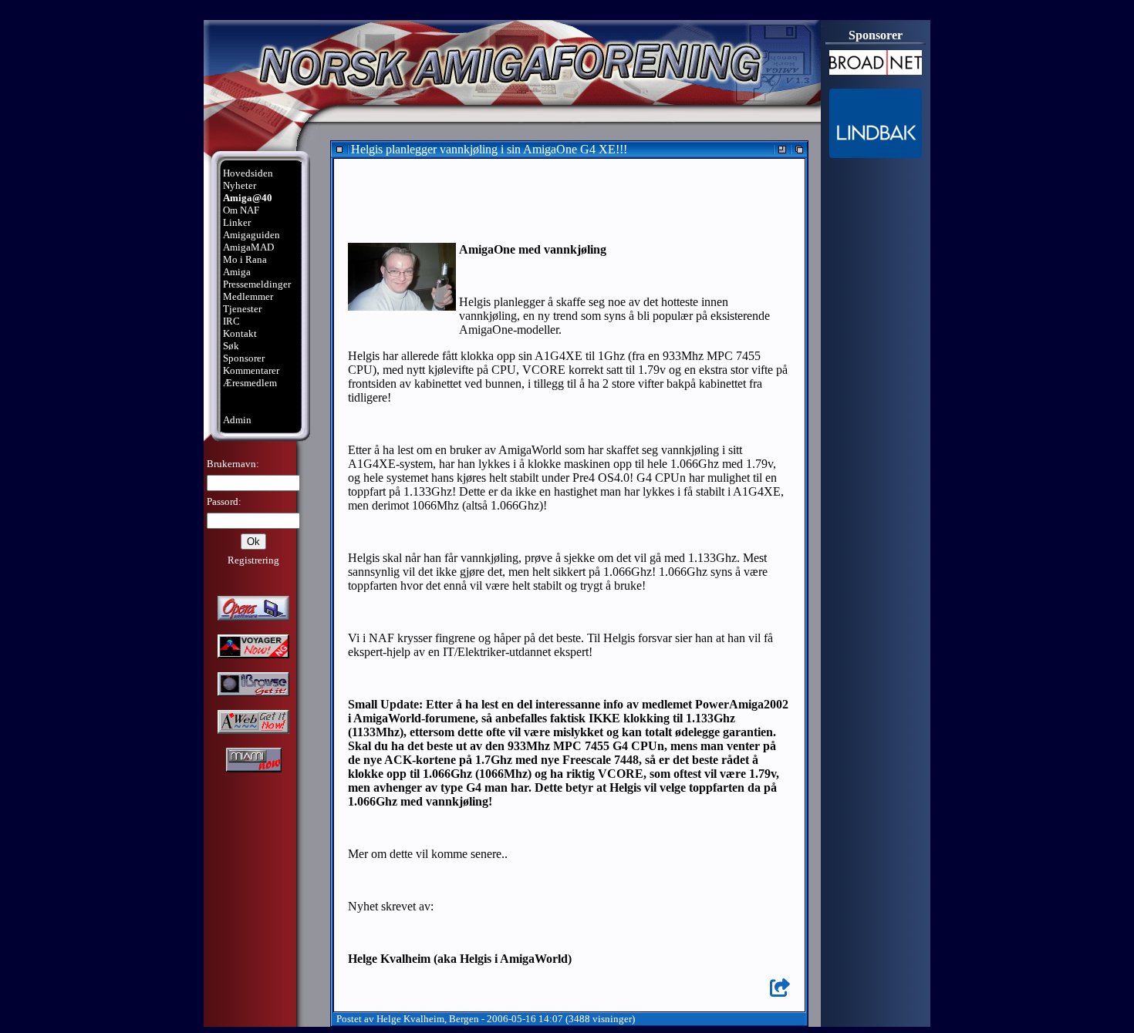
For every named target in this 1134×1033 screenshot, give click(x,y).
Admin (237, 420)
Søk (231, 346)
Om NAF (241, 210)
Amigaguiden (251, 235)
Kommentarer (251, 370)
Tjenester (242, 309)
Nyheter (239, 185)
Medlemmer (248, 296)
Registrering (253, 560)
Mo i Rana (245, 259)
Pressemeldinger (257, 284)
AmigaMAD (248, 247)
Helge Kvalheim (410, 1019)
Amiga (237, 272)
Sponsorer (244, 358)
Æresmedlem (250, 383)
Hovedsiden (248, 173)
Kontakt (240, 333)
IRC (231, 321)
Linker (237, 222)
